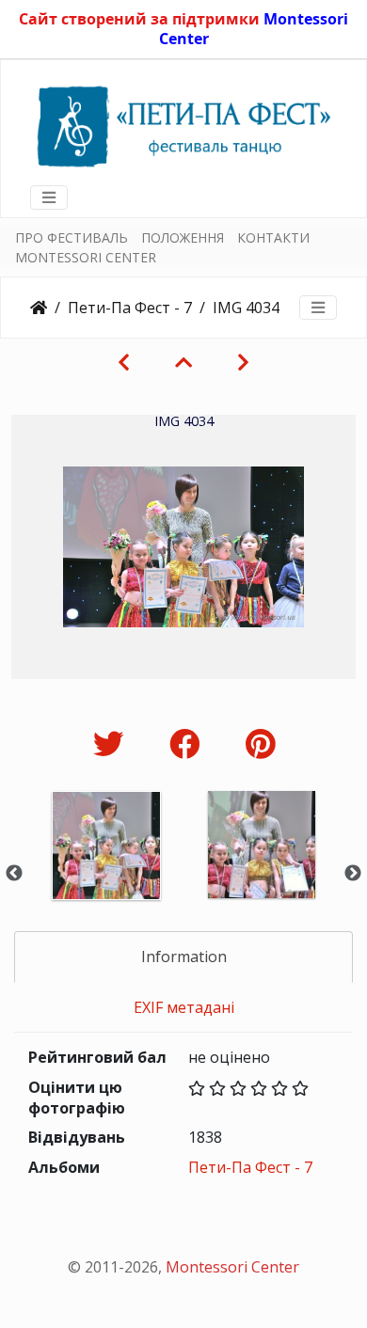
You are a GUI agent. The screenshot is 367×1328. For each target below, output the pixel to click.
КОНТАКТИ (273, 237)
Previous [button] (14, 873)
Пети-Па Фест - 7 (130, 307)
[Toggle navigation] (49, 197)
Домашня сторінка (38, 307)
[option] (106, 870)
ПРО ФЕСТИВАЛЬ (71, 237)
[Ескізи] (183, 362)
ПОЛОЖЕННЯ (182, 237)
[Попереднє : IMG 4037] (123, 362)
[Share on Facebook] (189, 743)
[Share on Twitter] (112, 743)
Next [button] (352, 873)
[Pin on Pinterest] (260, 743)
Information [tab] (184, 956)
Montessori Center (232, 1267)
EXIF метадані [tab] (184, 1007)
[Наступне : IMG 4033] (243, 362)
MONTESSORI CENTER (85, 257)
